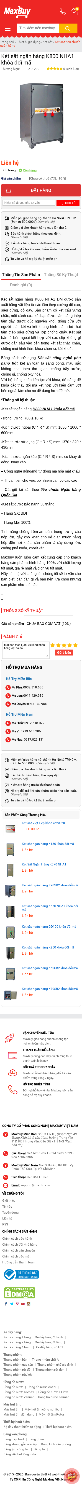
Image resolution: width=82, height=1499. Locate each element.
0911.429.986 (27, 695)
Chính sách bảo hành (17, 1238)
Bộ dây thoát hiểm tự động (22, 1427)
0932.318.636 (27, 687)
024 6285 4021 (37, 1153)
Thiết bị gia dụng (28, 42)
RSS (5, 1224)
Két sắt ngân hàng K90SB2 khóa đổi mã (50, 885)
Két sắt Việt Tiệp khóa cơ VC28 (43, 823)
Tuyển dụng (10, 1212)
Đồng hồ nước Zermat (53, 1397)
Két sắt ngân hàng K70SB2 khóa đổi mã (50, 989)
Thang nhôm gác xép (18, 1364)
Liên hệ (7, 1218)
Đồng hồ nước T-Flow (53, 1392)
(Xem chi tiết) (46, 221)
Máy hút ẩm (11, 1409)
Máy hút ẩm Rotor (51, 1414)
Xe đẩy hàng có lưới (49, 1347)
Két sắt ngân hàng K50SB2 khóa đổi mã (50, 968)
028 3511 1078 (37, 1177)
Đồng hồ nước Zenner (18, 1397)
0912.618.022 (28, 723)
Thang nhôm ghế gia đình (55, 1364)
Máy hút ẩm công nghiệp (42, 1409)
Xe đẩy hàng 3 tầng (48, 1342)
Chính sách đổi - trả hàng (19, 1244)
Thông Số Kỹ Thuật (61, 274)
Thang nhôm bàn (15, 1359)
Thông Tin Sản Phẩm (21, 274)
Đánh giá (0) (21, 284)
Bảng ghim (36, 1439)
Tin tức (7, 1206)
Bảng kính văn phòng (56, 1444)
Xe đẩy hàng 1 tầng (17, 1337)
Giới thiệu (8, 1200)
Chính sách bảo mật (16, 1256)
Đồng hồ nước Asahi (42, 1387)
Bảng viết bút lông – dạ (19, 1454)
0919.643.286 (26, 731)
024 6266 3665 (22, 1157)
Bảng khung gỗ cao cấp (20, 1444)
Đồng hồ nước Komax (18, 1392)
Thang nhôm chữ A (45, 1359)
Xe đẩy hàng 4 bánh (17, 1347)
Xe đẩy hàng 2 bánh (49, 1337)
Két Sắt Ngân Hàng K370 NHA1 (44, 864)
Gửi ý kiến (64, 652)
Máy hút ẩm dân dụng (18, 1414)
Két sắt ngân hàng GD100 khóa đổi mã (49, 926)
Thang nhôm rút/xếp (18, 1374)
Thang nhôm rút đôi (17, 1369)
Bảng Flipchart (13, 1439)
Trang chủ (7, 42)
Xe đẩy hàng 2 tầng (17, 1342)
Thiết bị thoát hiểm (58, 1427)
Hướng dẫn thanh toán (18, 1262)
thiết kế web (49, 1474)
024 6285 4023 (61, 1153)
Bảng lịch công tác (16, 1449)
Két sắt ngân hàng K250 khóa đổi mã (48, 947)
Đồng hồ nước (13, 1387)
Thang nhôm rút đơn (50, 1369)
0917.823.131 (28, 739)
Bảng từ (39, 1449)
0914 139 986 (29, 704)
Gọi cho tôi (68, 203)
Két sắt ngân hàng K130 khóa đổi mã (48, 844)
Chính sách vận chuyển (18, 1250)
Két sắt (48, 42)
